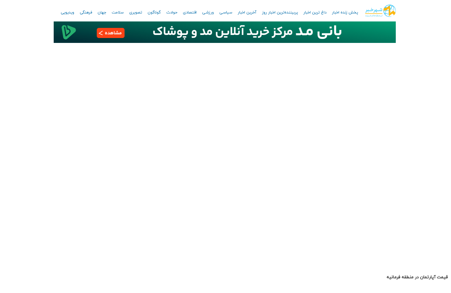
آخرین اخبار (247, 12)
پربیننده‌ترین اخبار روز (280, 12)
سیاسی (225, 12)
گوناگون (154, 12)
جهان (102, 12)
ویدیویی (67, 12)
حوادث (171, 12)
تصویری (135, 12)
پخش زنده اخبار (345, 12)
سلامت (118, 12)
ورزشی (208, 12)
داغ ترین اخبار (314, 12)
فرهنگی (86, 12)
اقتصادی (190, 12)
